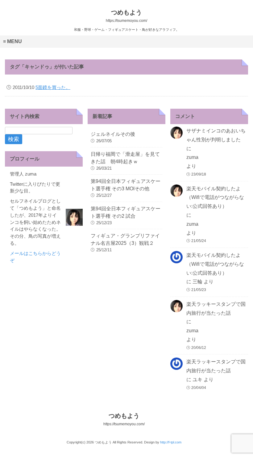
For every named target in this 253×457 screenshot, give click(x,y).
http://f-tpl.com (170, 442)
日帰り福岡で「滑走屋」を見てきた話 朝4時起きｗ (125, 158)
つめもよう (124, 419)
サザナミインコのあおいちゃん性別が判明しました (216, 135)
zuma (192, 157)
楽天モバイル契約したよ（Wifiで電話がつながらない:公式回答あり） (215, 197)
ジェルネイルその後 (113, 134)
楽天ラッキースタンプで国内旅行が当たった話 (216, 308)
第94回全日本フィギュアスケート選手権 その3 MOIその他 (125, 185)
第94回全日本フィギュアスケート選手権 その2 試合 (125, 212)
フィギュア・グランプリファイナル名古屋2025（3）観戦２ (125, 239)
